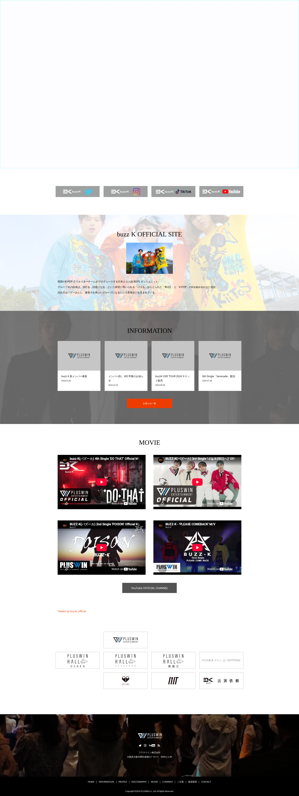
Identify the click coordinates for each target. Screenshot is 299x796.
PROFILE (123, 781)
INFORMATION (106, 781)
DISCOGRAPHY (139, 781)
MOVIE (154, 781)
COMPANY (167, 781)
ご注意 (180, 781)
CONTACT (206, 781)
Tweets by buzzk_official (72, 611)
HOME (91, 781)
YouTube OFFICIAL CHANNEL (149, 588)
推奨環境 (192, 781)
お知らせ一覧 (149, 403)
